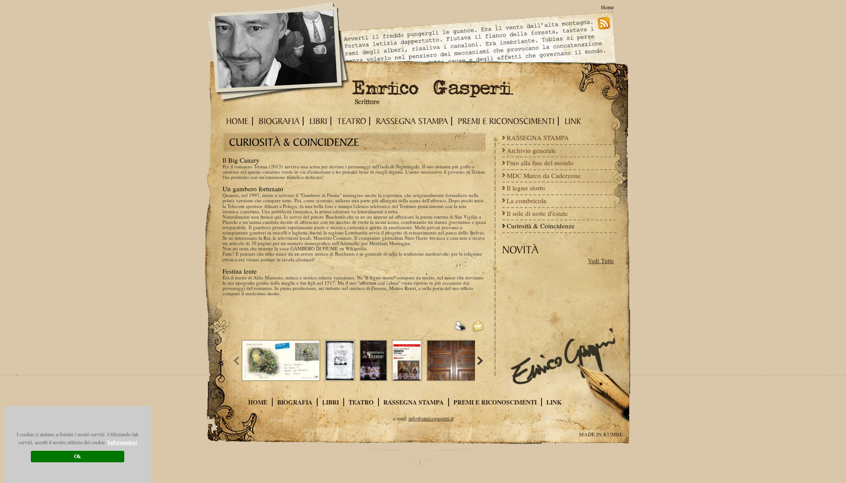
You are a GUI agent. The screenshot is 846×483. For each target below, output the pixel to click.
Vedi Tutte (601, 260)
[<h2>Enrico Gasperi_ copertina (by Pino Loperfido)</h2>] (376, 360)
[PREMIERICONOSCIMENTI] (504, 121)
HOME (257, 402)
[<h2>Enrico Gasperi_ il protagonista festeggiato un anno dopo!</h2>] (283, 360)
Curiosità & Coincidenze (541, 225)
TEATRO (361, 402)
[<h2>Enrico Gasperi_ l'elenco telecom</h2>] (409, 360)
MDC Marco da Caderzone (544, 175)
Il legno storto (526, 187)
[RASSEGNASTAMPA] (410, 121)
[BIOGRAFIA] (277, 121)
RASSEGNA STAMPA (538, 137)
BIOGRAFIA (294, 402)
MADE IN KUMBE (601, 434)
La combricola (526, 200)
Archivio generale (531, 150)
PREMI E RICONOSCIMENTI (495, 402)
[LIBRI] (316, 121)
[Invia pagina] (478, 326)
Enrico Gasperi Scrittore (279, 53)
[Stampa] (460, 326)
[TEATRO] (349, 121)
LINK (554, 402)
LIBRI (330, 402)
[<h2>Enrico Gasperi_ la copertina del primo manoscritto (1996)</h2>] (342, 360)
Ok (77, 456)
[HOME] (235, 121)
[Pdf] (442, 326)
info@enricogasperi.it (430, 418)
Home (607, 7)
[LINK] (571, 121)
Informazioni (122, 442)
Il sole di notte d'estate (537, 213)
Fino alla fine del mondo (540, 162)
